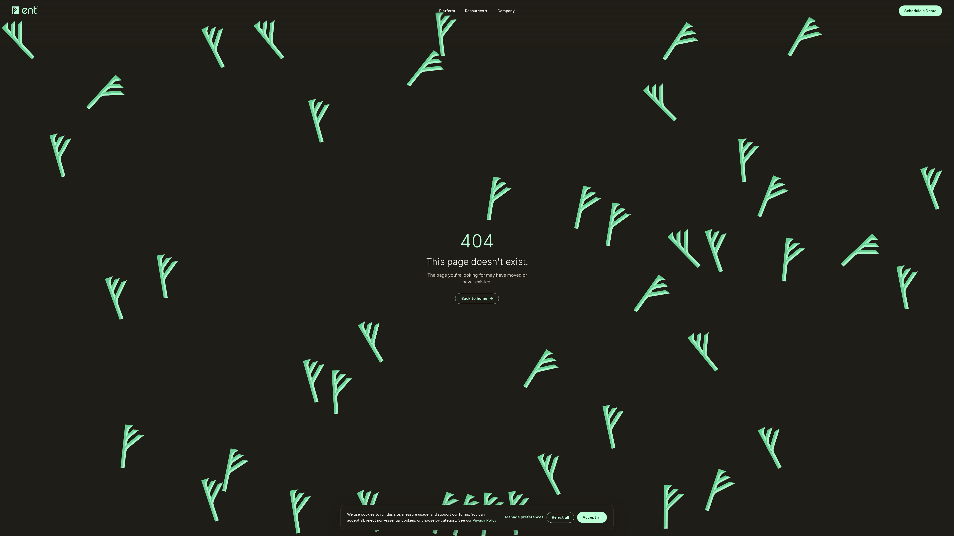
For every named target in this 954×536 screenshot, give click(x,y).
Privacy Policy (484, 520)
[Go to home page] (26, 10)
